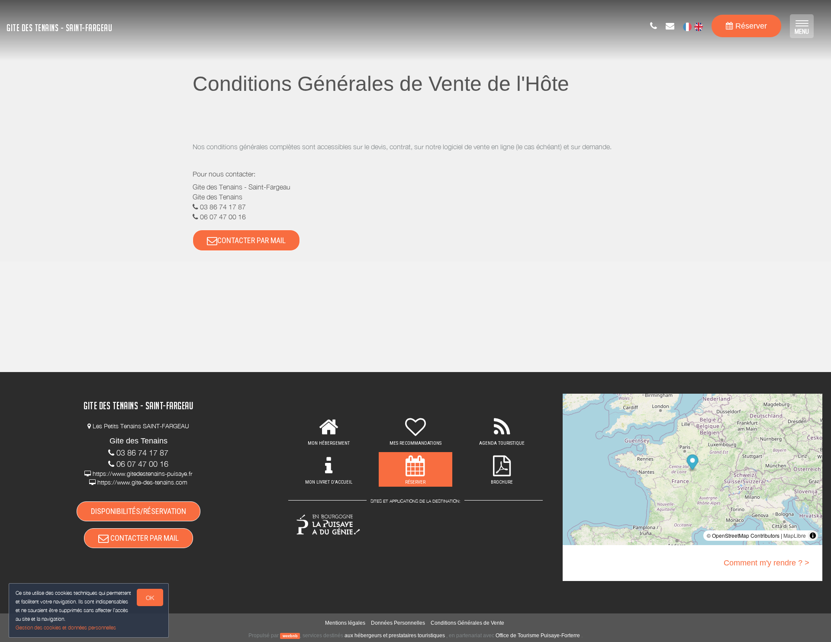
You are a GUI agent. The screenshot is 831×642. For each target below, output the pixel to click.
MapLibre (794, 535)
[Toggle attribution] (813, 535)
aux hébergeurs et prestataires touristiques (395, 635)
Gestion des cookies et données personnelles (66, 627)
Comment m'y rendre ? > (766, 563)
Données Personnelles (398, 623)
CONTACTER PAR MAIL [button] (251, 240)
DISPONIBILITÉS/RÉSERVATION (138, 511)
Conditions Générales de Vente (467, 623)
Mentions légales (345, 623)
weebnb (290, 636)
